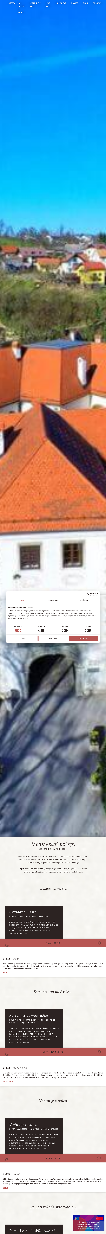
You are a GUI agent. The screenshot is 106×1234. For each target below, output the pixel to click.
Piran (5, 972)
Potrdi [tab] (22, 600)
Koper (5, 1187)
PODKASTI (97, 3)
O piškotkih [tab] (84, 600)
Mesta (12, 3)
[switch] (41, 630)
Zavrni (22, 639)
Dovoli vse (83, 639)
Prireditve (61, 3)
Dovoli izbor (53, 639)
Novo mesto (8, 1081)
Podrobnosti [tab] (53, 600)
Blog (85, 3)
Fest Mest (48, 5)
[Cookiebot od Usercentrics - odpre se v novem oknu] (89, 594)
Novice (74, 3)
